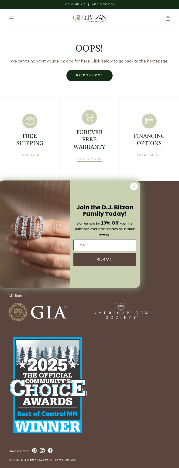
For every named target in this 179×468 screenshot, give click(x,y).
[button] (11, 18)
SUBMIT (104, 259)
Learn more (30, 155)
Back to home (89, 75)
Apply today (103, 4)
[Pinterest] (34, 450)
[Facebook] (50, 450)
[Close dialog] (134, 186)
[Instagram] (42, 450)
